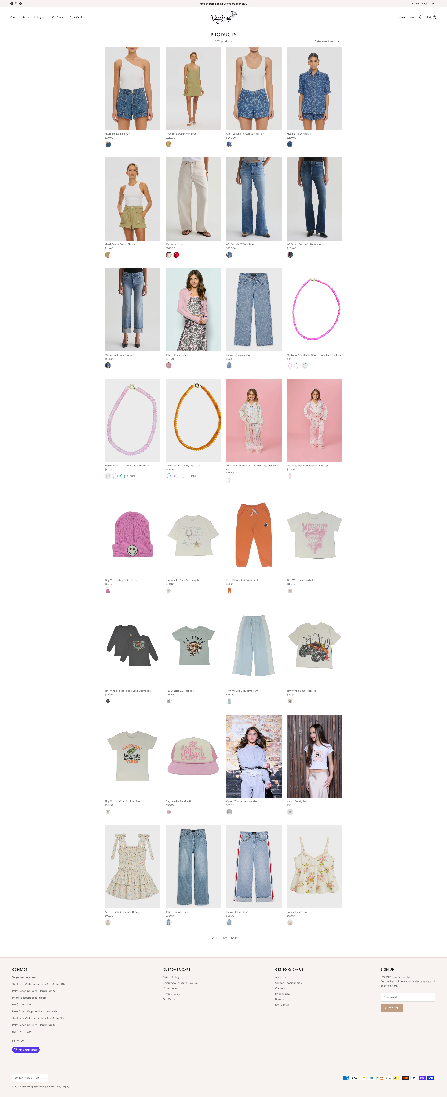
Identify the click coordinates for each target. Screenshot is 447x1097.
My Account (170, 988)
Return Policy (171, 977)
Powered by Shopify (59, 1086)
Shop (13, 17)
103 (225, 938)
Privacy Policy (171, 994)
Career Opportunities (288, 983)
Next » (235, 938)
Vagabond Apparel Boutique (34, 1086)
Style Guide (76, 17)
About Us (281, 977)
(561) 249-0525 (22, 1004)
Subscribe (392, 1008)
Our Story (57, 17)
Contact (280, 988)
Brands (279, 999)
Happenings (282, 994)
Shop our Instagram (34, 17)
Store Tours (282, 1005)
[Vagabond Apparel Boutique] (223, 17)
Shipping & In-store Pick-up (180, 983)
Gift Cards (169, 999)
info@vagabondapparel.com (29, 997)
